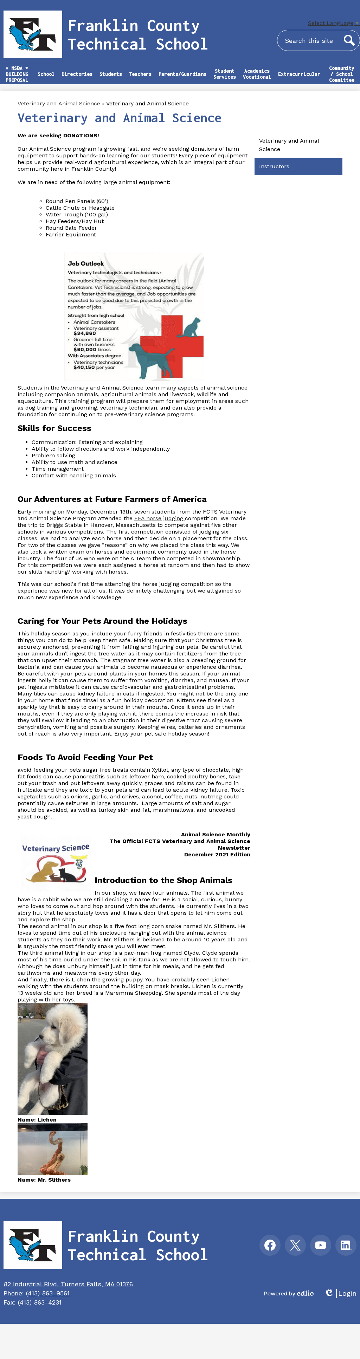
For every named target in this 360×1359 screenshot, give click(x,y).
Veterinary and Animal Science (59, 103)
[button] (46, 77)
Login (340, 1293)
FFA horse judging (159, 518)
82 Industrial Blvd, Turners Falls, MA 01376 (68, 1284)
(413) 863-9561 (48, 1293)
